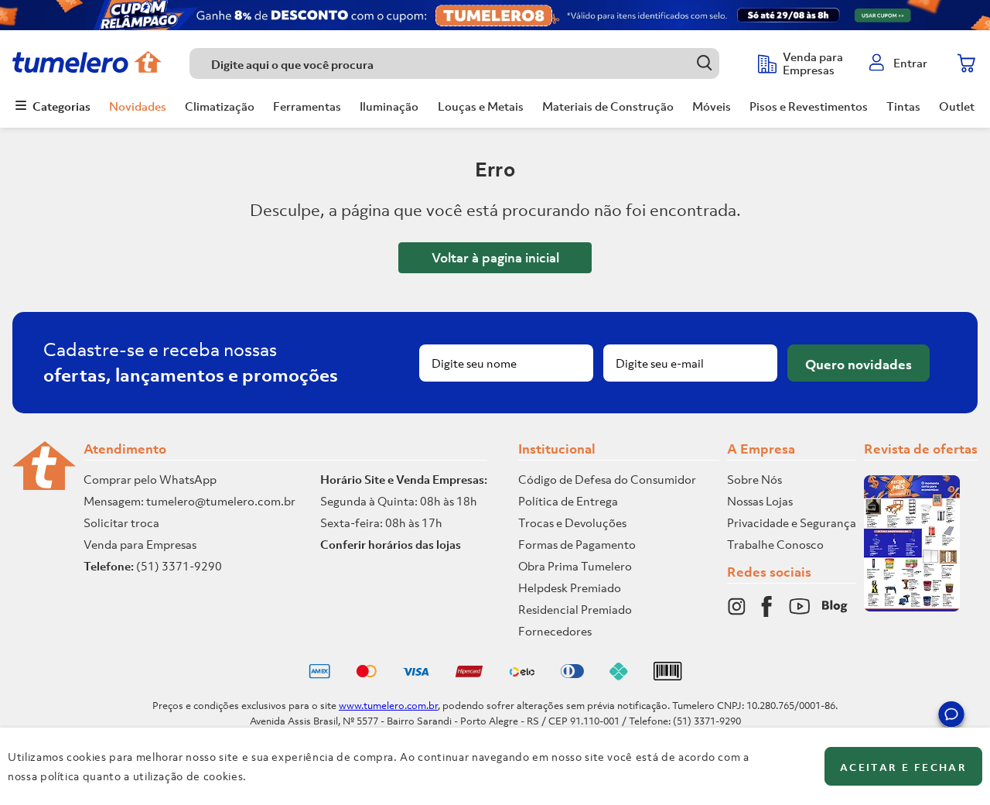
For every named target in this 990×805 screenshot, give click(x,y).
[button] (951, 716)
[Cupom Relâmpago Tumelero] (495, 15)
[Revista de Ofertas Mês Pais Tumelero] (912, 606)
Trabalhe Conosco (775, 544)
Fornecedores (555, 631)
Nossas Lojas (760, 501)
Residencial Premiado (575, 609)
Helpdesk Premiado (569, 587)
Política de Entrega (568, 501)
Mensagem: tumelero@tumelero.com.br (189, 501)
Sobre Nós (754, 479)
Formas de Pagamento (577, 544)
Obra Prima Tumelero (575, 566)
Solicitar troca (121, 522)
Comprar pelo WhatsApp (150, 479)
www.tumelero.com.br (388, 705)
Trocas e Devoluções (572, 522)
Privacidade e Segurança (791, 522)
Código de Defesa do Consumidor (607, 479)
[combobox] (465, 63)
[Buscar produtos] (704, 63)
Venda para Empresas (140, 544)
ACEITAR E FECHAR (903, 767)
